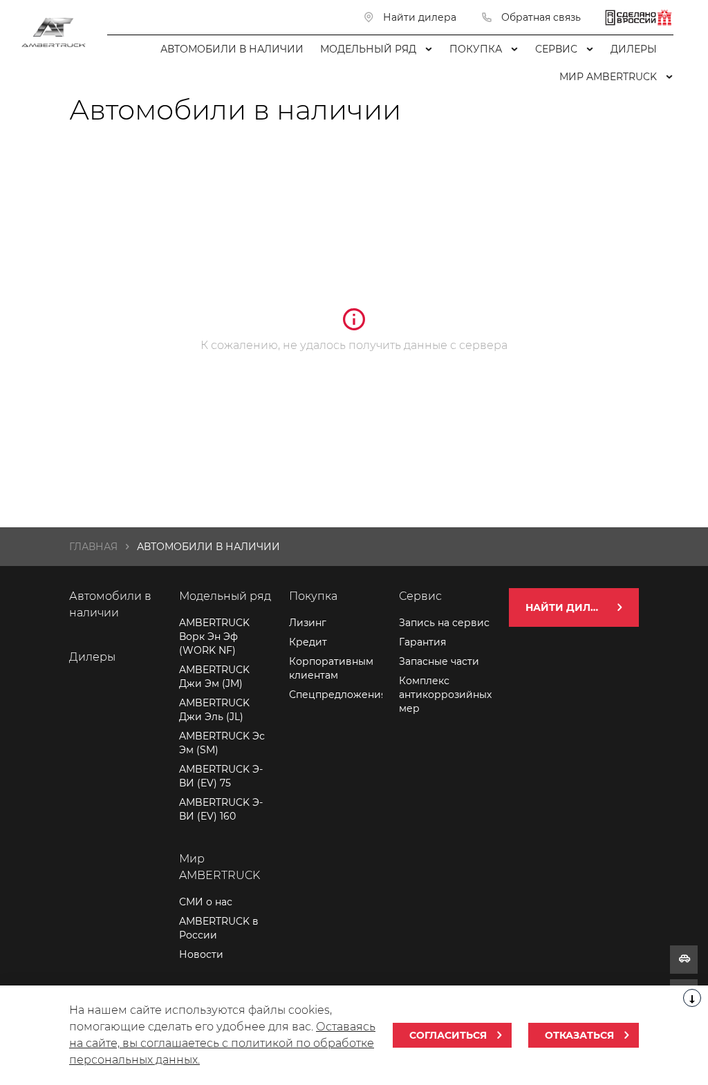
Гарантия (422, 642)
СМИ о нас (205, 902)
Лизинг (307, 622)
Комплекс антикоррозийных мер (445, 694)
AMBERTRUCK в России (219, 928)
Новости (201, 954)
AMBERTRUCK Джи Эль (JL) (214, 710)
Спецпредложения (335, 694)
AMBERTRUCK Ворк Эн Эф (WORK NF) (214, 636)
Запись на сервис (444, 622)
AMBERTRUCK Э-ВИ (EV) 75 (221, 776)
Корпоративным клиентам (331, 668)
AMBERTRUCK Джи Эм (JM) (214, 676)
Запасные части (439, 661)
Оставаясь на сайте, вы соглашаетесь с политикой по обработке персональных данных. (222, 1043)
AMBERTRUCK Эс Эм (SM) (222, 743)
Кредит (308, 642)
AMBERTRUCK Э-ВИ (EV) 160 (221, 809)
